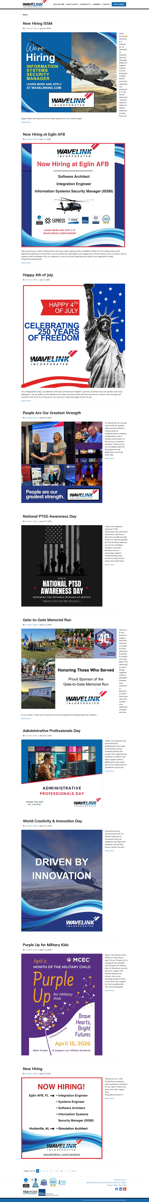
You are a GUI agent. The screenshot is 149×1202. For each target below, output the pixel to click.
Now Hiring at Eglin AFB (44, 134)
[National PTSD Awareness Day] (61, 565)
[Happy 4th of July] (73, 335)
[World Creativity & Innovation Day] (61, 880)
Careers (96, 4)
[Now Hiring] (61, 1118)
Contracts (85, 4)
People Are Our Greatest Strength (52, 413)
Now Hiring (119, 4)
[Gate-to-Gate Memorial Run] (69, 668)
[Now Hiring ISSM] (69, 72)
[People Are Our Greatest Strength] (61, 462)
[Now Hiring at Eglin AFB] (73, 195)
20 (62, 1171)
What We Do (72, 4)
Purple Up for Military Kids (46, 944)
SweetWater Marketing (119, 1200)
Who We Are (58, 4)
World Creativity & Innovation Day (52, 821)
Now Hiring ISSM (37, 23)
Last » (73, 1171)
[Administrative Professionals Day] (61, 773)
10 (57, 1171)
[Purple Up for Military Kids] (61, 1004)
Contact (106, 4)
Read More (26, 122)
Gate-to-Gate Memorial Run (47, 620)
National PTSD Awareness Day (49, 516)
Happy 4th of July (38, 275)
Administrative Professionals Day (51, 730)
